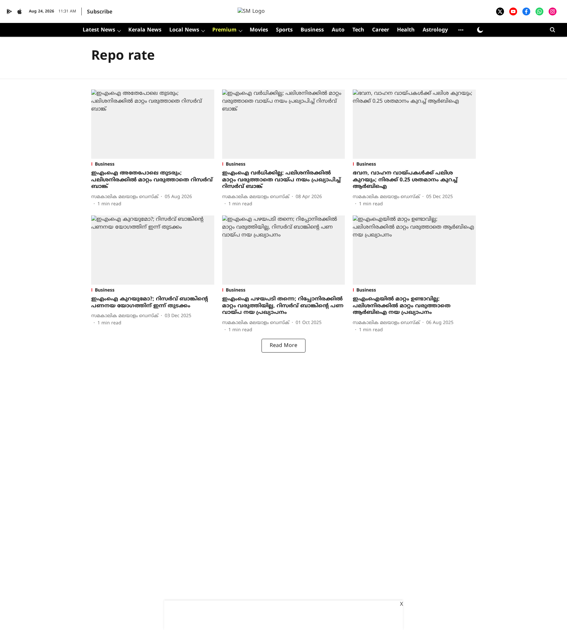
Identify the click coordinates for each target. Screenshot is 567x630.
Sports (284, 30)
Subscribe (99, 12)
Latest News (99, 30)
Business (312, 30)
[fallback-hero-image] (152, 124)
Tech (358, 30)
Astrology (435, 30)
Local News (184, 30)
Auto (338, 30)
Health (406, 30)
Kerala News (144, 30)
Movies (259, 30)
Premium (224, 30)
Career (380, 30)
